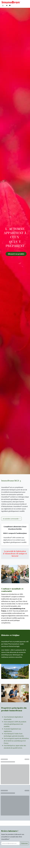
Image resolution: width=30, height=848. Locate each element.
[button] (24, 843)
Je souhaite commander (11, 519)
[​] (10, 5)
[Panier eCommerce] (6, 5)
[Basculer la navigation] (2, 5)
